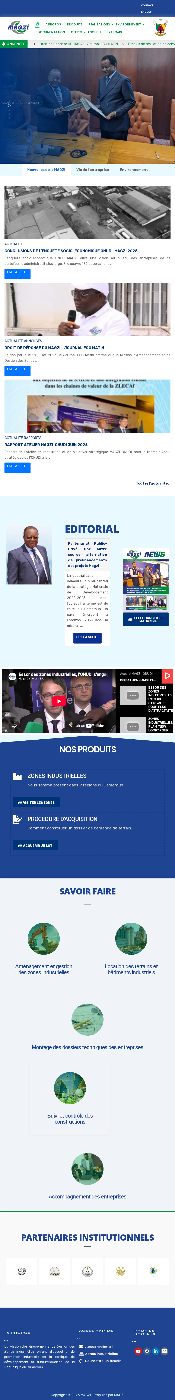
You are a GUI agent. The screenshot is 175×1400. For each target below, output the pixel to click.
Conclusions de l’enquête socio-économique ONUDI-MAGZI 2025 (71, 251)
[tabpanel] (87, 336)
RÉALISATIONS (99, 24)
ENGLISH (94, 32)
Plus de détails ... (20, 116)
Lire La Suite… (17, 272)
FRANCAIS (114, 32)
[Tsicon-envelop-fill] (164, 1351)
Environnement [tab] (134, 170)
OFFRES (76, 32)
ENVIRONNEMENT (128, 24)
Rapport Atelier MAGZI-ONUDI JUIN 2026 (46, 444)
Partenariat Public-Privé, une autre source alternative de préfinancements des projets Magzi (87, 554)
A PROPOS (53, 24)
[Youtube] (138, 1351)
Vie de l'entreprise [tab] (92, 170)
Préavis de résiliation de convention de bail (120, 44)
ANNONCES (33, 341)
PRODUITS (75, 24)
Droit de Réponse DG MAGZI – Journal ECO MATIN (54, 348)
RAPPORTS (32, 438)
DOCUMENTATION (51, 32)
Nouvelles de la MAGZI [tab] (46, 170)
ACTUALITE (13, 244)
